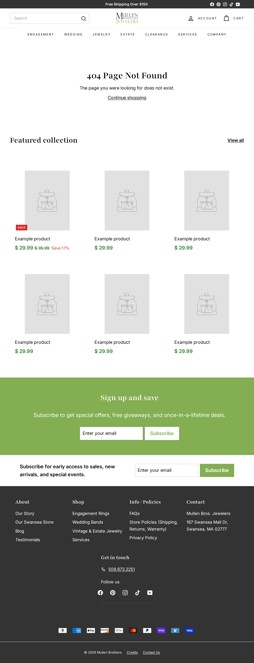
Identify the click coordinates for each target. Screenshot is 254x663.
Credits (132, 652)
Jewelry (102, 34)
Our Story (24, 513)
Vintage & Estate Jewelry (97, 531)
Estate (128, 34)
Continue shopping (127, 97)
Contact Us (151, 652)
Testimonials (27, 539)
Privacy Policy (143, 537)
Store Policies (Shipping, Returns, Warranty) (153, 525)
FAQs (134, 513)
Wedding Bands (87, 522)
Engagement (41, 34)
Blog (19, 531)
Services (187, 34)
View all (235, 140)
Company (217, 34)
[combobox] (49, 18)
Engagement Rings (90, 513)
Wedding (73, 34)
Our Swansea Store (34, 522)
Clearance (156, 34)
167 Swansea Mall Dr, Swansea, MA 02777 (207, 525)
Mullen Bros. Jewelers (208, 513)
